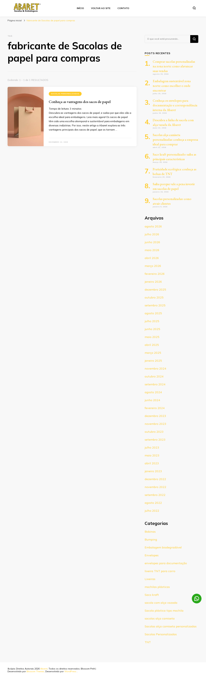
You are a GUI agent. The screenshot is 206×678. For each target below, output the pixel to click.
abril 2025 (152, 345)
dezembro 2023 (155, 416)
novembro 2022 (155, 487)
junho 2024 (152, 400)
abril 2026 (152, 258)
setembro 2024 (155, 384)
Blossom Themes (35, 671)
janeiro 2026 (153, 281)
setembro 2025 (155, 305)
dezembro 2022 (155, 479)
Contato (123, 8)
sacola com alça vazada (161, 603)
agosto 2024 (153, 392)
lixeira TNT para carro (160, 571)
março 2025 (153, 353)
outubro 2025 (154, 297)
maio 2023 (152, 455)
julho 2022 (152, 510)
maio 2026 (152, 250)
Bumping (151, 539)
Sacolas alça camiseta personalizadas (171, 626)
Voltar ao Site (100, 8)
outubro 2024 (154, 376)
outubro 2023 (154, 432)
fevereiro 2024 (155, 408)
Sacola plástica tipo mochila (164, 610)
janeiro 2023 (153, 471)
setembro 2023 (155, 439)
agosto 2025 (153, 313)
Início (80, 8)
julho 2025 (152, 321)
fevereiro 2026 (155, 274)
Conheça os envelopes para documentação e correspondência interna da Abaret (175, 105)
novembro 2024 (155, 368)
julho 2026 (152, 234)
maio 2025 (152, 337)
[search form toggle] (194, 8)
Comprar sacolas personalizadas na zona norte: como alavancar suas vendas (174, 66)
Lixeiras (150, 579)
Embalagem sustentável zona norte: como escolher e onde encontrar (172, 86)
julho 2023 (152, 447)
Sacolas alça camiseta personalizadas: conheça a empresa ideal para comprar (175, 139)
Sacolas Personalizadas (65, 94)
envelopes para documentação (166, 563)
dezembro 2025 (155, 289)
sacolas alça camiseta (160, 618)
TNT (148, 642)
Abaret (43, 668)
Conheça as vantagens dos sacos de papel (80, 101)
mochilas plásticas (157, 587)
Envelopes (152, 555)
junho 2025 (152, 329)
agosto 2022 (153, 503)
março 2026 (153, 266)
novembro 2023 (155, 424)
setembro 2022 (155, 495)
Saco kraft (152, 595)
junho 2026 (152, 242)
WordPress (70, 671)
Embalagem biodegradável (163, 547)
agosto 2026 (153, 226)
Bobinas (150, 531)
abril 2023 (152, 463)
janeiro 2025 (153, 360)
